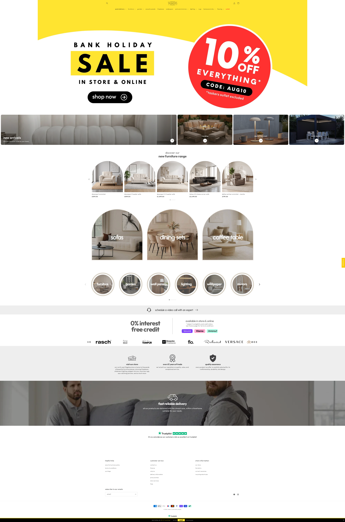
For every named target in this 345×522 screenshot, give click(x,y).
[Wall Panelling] (159, 284)
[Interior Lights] (186, 284)
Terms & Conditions (110, 468)
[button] (107, 3)
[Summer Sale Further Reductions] (172, 55)
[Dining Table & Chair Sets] (172, 234)
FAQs (151, 484)
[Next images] (259, 284)
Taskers (170, 509)
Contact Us (153, 465)
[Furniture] (103, 284)
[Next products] (256, 179)
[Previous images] (85, 284)
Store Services (154, 481)
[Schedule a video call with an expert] (172, 310)
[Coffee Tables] (227, 234)
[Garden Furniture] (131, 284)
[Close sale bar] (343, 520)
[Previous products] (89, 179)
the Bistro (198, 468)
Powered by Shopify (176, 509)
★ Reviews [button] (343, 262)
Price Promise (154, 477)
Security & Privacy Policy (112, 465)
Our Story (198, 465)
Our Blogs (108, 471)
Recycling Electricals (201, 474)
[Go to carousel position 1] (169, 299)
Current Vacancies (200, 471)
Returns (152, 471)
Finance (152, 468)
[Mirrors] (242, 284)
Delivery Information (156, 474)
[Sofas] (117, 234)
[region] (172, 179)
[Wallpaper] (214, 284)
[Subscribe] (135, 494)
